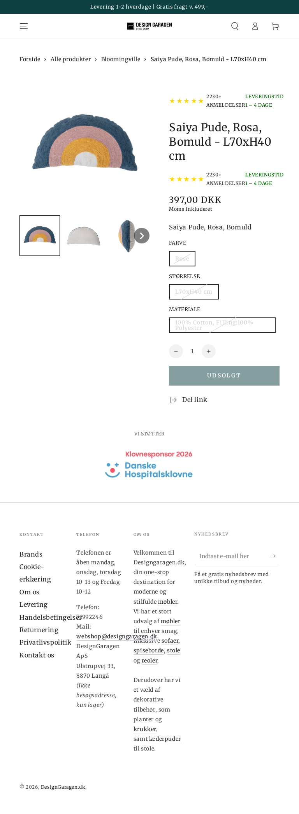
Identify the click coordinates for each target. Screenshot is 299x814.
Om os (29, 592)
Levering (33, 604)
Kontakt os (37, 655)
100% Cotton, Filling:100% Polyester (214, 325)
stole (173, 650)
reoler (150, 660)
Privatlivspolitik (45, 642)
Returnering (39, 630)
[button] (235, 26)
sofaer (170, 640)
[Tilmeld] (275, 556)
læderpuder (165, 738)
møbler (168, 601)
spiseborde (149, 650)
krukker (145, 729)
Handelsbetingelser (50, 617)
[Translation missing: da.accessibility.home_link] (149, 26)
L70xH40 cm (194, 291)
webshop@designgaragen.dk (116, 636)
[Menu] (24, 26)
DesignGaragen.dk (63, 787)
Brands (31, 554)
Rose (182, 258)
